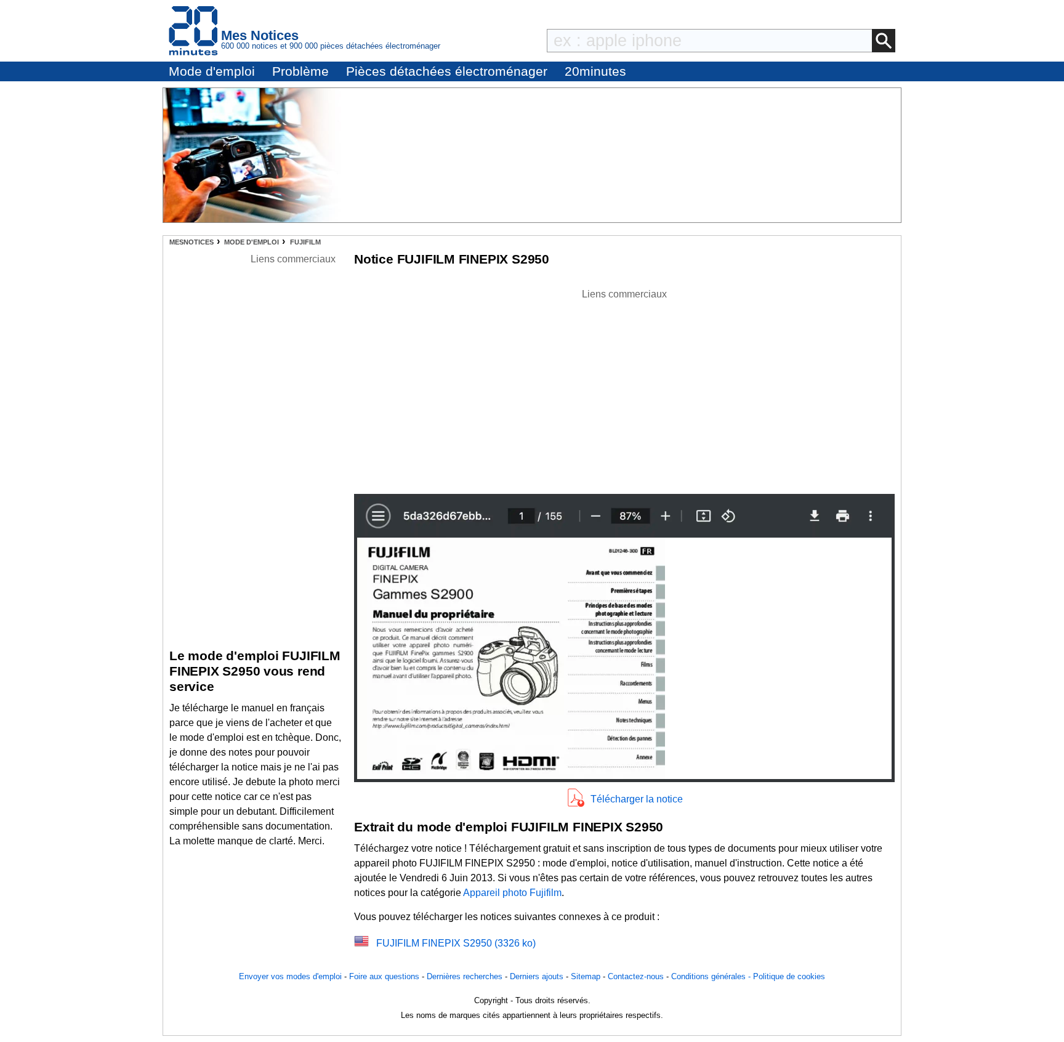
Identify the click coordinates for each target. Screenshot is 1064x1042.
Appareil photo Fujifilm (512, 892)
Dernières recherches (464, 976)
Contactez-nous (636, 976)
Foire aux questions (384, 976)
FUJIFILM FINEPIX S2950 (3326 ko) (456, 943)
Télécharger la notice (636, 799)
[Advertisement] (624, 388)
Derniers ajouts (536, 976)
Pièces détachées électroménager (446, 71)
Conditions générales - (712, 976)
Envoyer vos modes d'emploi (290, 976)
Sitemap (585, 976)
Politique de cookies (789, 976)
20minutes (595, 71)
